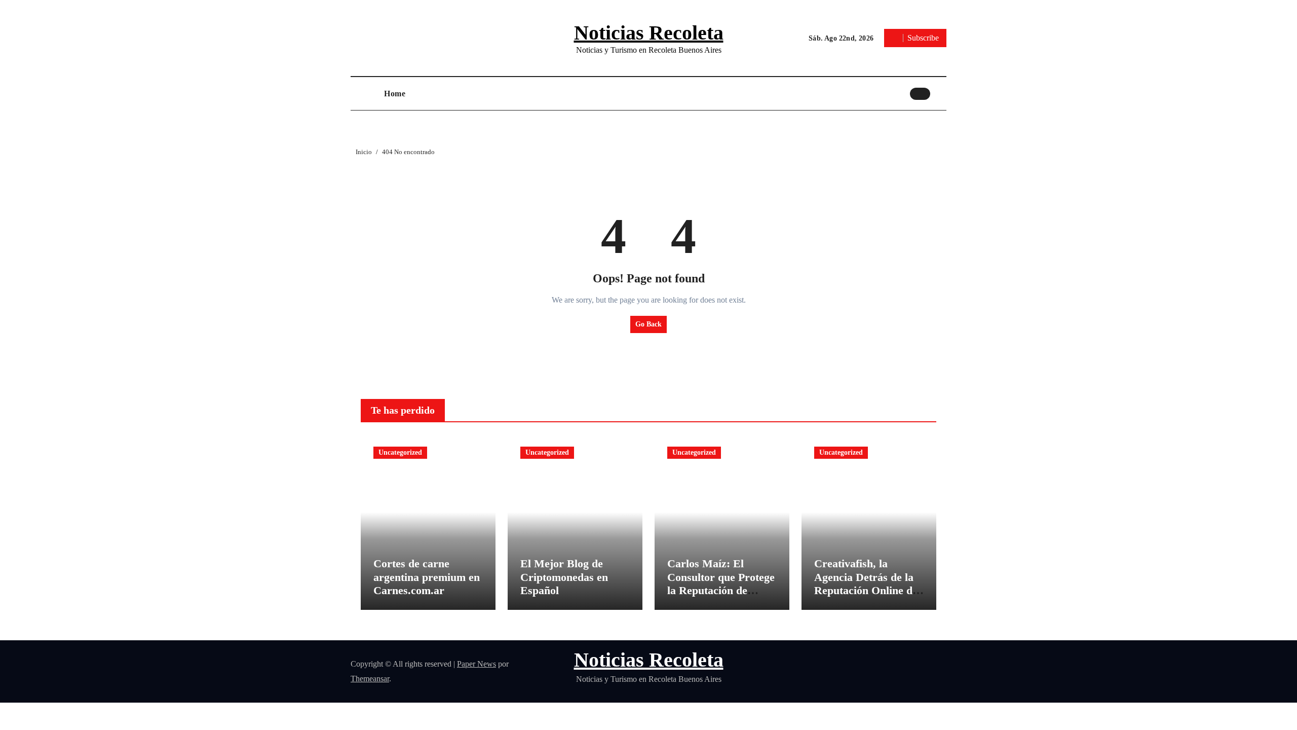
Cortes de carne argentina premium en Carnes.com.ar (426, 577)
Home (394, 93)
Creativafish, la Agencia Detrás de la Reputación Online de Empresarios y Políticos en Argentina (866, 590)
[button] (941, 93)
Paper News (476, 664)
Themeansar (370, 678)
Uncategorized (400, 452)
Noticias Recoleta (648, 32)
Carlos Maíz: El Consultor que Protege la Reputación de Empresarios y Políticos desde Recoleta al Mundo (721, 597)
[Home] (364, 93)
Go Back (648, 324)
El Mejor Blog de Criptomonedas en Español (564, 577)
